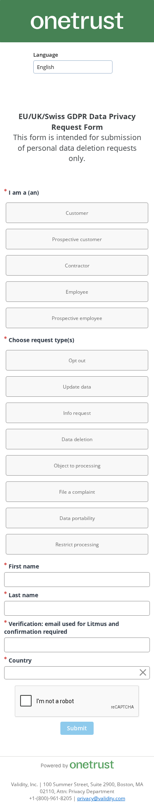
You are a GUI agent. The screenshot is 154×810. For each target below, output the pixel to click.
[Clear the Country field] (143, 672)
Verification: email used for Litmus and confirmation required (61, 627)
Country (19, 660)
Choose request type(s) (40, 340)
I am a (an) (23, 192)
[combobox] (73, 67)
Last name (22, 595)
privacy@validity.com (101, 798)
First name (23, 566)
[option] (77, 212)
